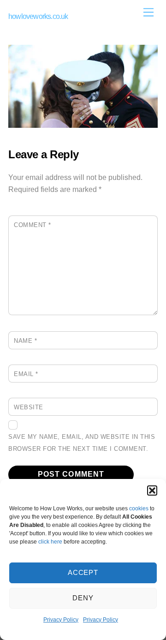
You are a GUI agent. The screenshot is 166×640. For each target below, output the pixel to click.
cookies (138, 508)
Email (26, 374)
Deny (83, 598)
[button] (152, 490)
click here (50, 541)
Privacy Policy (60, 619)
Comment (32, 224)
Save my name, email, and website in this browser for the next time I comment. (81, 442)
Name (25, 340)
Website (28, 407)
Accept (83, 572)
